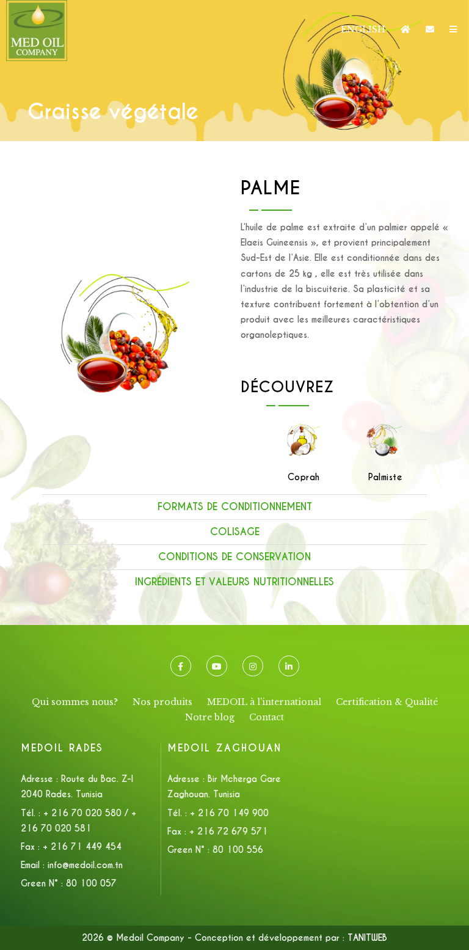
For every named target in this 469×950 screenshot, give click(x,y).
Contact (266, 717)
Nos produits (162, 701)
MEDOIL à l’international (264, 701)
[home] (405, 29)
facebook (180, 666)
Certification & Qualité (387, 701)
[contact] (430, 29)
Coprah (304, 477)
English (363, 29)
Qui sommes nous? (75, 701)
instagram (252, 666)
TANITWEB (367, 937)
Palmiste (385, 477)
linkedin (288, 666)
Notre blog (209, 717)
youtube (216, 666)
